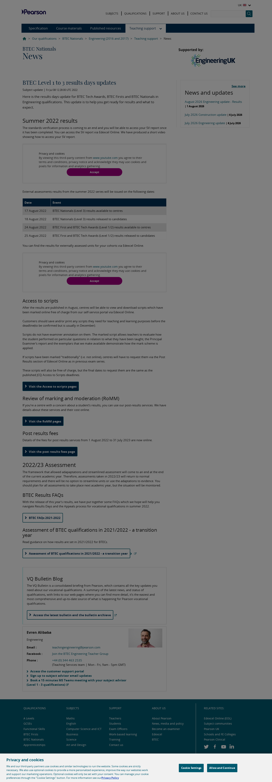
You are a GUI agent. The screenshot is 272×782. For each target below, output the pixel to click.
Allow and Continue (222, 768)
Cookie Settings (191, 768)
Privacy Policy (110, 778)
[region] (136, 768)
